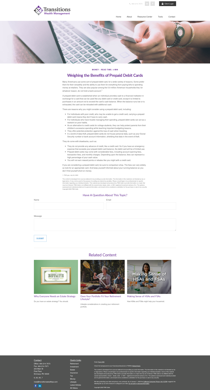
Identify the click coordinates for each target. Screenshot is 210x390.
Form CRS (101, 362)
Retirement (74, 363)
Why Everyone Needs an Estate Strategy (54, 296)
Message (38, 216)
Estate (72, 369)
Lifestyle (73, 382)
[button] (118, 16)
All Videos (74, 388)
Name (36, 199)
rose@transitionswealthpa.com (46, 381)
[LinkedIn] (147, 3)
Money (72, 379)
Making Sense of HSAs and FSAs (143, 296)
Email (108, 199)
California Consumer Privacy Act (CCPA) (155, 381)
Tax (71, 376)
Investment (74, 366)
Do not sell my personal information (139, 383)
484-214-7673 (136, 3)
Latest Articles (75, 385)
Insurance (74, 372)
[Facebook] (152, 3)
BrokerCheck (136, 366)
